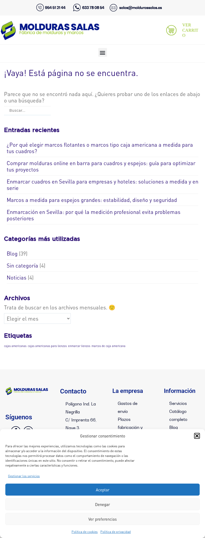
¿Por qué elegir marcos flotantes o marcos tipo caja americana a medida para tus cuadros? (100, 147)
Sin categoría (22, 265)
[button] (197, 436)
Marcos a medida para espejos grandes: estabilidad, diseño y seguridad (92, 199)
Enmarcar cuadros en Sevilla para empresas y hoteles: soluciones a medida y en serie (102, 184)
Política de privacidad (115, 532)
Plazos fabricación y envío (130, 427)
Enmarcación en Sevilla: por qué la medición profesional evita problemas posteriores (93, 215)
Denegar (102, 504)
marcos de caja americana (108, 346)
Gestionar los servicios (24, 476)
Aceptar (102, 489)
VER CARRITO (190, 30)
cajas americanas (15, 346)
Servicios (178, 403)
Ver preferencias (102, 519)
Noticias (16, 277)
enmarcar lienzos (79, 346)
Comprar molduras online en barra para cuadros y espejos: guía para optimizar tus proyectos (101, 166)
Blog (12, 253)
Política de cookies (85, 532)
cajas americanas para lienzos (47, 346)
